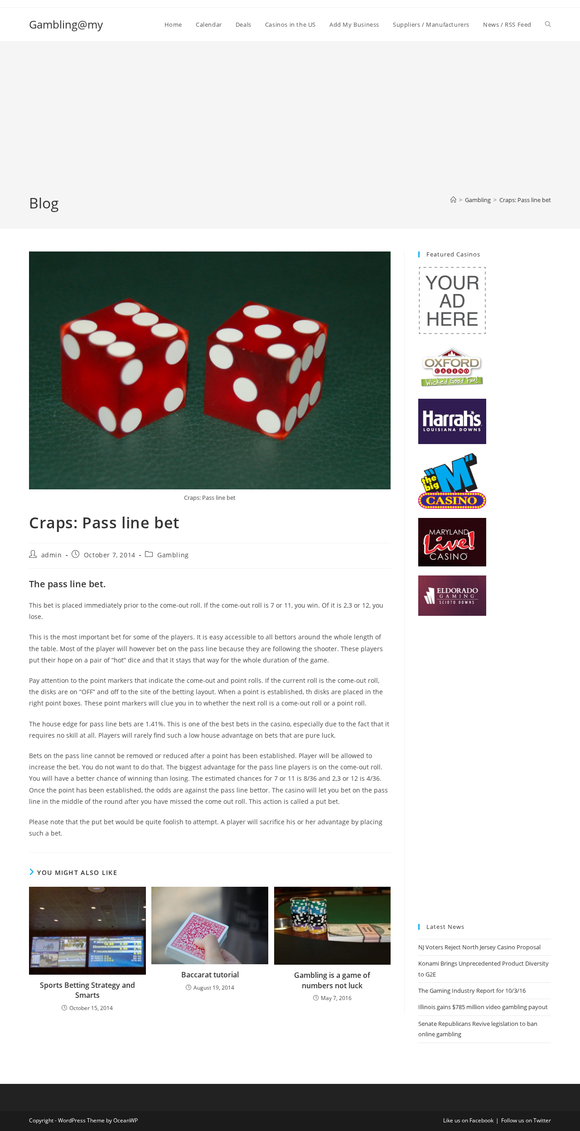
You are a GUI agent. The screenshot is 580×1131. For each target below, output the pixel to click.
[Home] (453, 200)
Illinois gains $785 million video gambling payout (483, 1007)
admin (51, 555)
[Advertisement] (290, 125)
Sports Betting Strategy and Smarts (87, 990)
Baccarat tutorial (210, 975)
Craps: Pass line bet (525, 200)
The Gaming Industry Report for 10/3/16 (472, 990)
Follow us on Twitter (526, 1120)
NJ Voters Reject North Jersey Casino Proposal (479, 947)
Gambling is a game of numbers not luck (332, 980)
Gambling (173, 555)
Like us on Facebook (468, 1120)
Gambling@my (66, 24)
